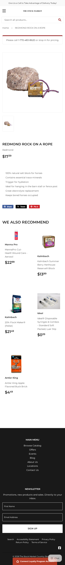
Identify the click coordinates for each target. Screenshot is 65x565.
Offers (32, 449)
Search (10, 539)
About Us (32, 462)
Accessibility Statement (28, 539)
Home (5, 28)
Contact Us (32, 470)
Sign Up (32, 528)
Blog (32, 457)
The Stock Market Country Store (35, 556)
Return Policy (22, 542)
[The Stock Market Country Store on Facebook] (59, 548)
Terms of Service (39, 542)
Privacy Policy (48, 539)
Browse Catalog (32, 445)
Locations (32, 466)
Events (32, 453)
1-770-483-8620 (26, 40)
